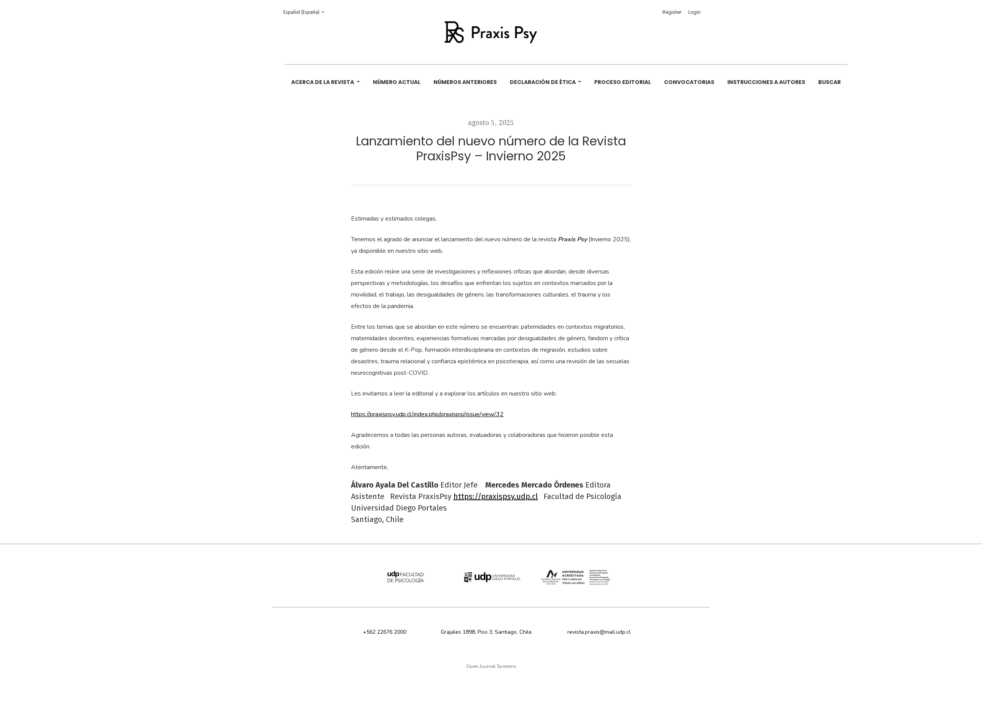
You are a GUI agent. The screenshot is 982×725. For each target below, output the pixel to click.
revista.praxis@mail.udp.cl (599, 632)
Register (671, 12)
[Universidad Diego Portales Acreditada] (576, 578)
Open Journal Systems (491, 666)
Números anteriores (465, 82)
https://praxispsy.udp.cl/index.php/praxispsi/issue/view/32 (427, 414)
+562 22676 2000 (384, 632)
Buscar (829, 82)
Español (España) (306, 12)
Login (694, 12)
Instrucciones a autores (766, 82)
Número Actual (396, 82)
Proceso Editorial (622, 82)
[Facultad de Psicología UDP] (406, 578)
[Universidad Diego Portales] (491, 578)
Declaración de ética (543, 82)
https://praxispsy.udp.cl (495, 496)
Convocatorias (689, 82)
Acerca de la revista (323, 82)
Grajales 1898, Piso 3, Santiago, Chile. (487, 632)
